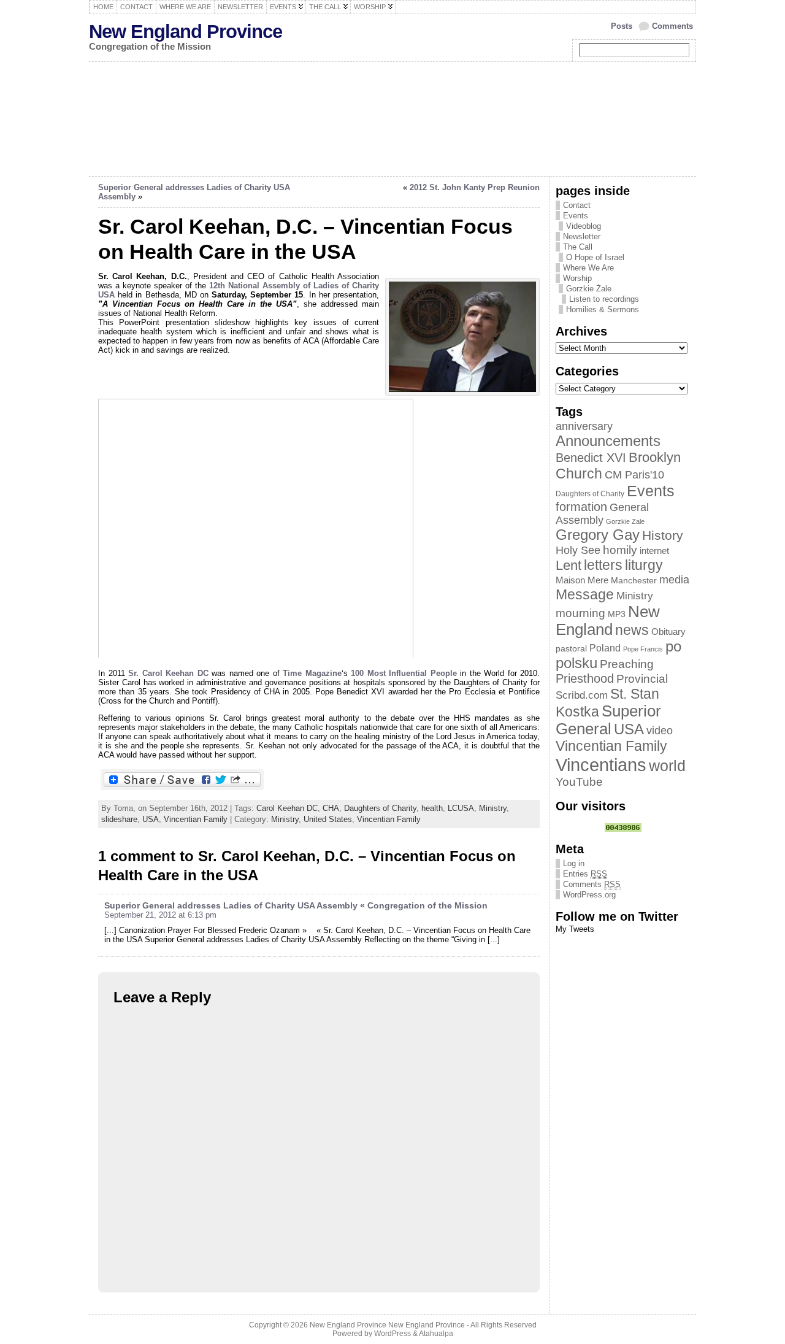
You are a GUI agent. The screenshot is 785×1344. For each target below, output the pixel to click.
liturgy (644, 565)
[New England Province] (392, 119)
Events (575, 215)
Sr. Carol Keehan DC (168, 673)
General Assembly (602, 513)
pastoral (571, 648)
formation (581, 506)
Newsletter (581, 236)
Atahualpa (436, 1333)
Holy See (578, 550)
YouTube (579, 781)
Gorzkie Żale (588, 288)
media (674, 580)
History (662, 535)
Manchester (634, 580)
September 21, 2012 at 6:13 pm (160, 915)
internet (654, 551)
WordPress (392, 1333)
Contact (577, 205)
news (632, 630)
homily (620, 549)
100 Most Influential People (404, 673)
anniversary (584, 426)
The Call (577, 247)
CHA (331, 808)
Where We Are (588, 267)
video (659, 730)
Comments (672, 26)
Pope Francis (643, 649)
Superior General (608, 719)
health (432, 808)
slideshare (119, 819)
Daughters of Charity (380, 808)
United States (328, 819)
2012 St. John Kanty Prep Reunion (475, 187)
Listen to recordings (604, 299)
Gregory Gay (598, 535)
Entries (585, 873)
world (667, 765)
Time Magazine (312, 673)
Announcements (608, 441)
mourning (580, 613)
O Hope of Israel (595, 257)
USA (150, 819)
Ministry (493, 808)
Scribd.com (582, 695)
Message (585, 594)
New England (608, 620)
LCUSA (461, 808)
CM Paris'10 (634, 475)
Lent (568, 565)
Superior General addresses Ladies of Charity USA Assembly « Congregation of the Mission (296, 905)
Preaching (627, 664)
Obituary (668, 631)
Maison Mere (582, 580)
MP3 (617, 614)
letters (603, 565)
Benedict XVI (591, 457)
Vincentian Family (196, 819)
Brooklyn (655, 457)
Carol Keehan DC (287, 808)
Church (579, 474)
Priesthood (585, 678)
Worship (577, 278)
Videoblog (583, 226)
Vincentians (601, 765)
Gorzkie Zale (625, 521)
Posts (621, 26)
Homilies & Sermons (602, 309)
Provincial (642, 678)
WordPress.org (589, 894)
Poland (605, 648)
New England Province (185, 31)
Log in (573, 863)
